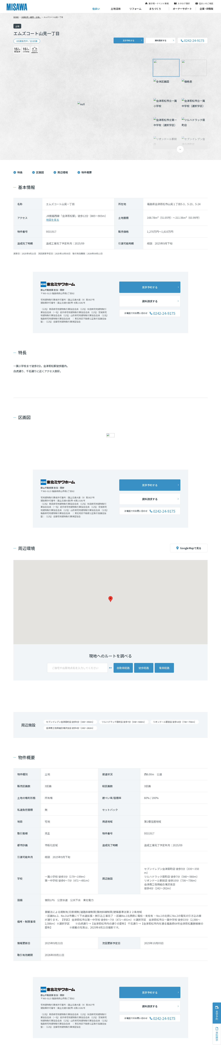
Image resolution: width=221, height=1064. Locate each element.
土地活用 (116, 8)
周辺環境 (62, 172)
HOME (16, 17)
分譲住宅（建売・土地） (31, 17)
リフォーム (135, 8)
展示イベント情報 (159, 3)
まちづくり (155, 8)
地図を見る (52, 220)
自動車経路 (123, 668)
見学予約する (128, 40)
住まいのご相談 (206, 3)
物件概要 (86, 172)
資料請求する (160, 40)
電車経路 (164, 668)
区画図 (40, 172)
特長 (19, 172)
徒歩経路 (143, 668)
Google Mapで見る (190, 548)
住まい (96, 8)
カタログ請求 (184, 3)
